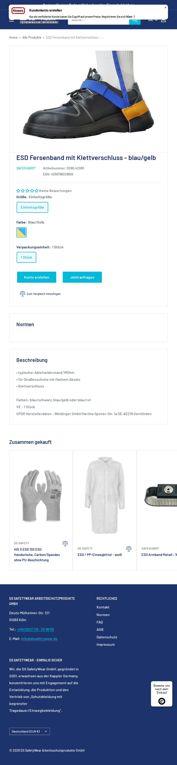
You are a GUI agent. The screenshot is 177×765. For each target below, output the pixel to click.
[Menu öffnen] (11, 20)
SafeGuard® (26, 168)
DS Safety (21, 543)
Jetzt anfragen (82, 277)
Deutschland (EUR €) (26, 731)
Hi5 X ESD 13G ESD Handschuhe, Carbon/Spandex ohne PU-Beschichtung (37, 554)
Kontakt (103, 607)
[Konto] (163, 19)
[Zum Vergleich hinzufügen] (65, 552)
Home (13, 37)
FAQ (100, 622)
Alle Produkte (31, 37)
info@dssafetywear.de (39, 638)
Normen (103, 614)
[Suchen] (135, 20)
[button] (27, 190)
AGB (100, 629)
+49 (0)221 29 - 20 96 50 (35, 629)
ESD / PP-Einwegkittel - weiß (100, 555)
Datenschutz (107, 637)
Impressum (106, 644)
